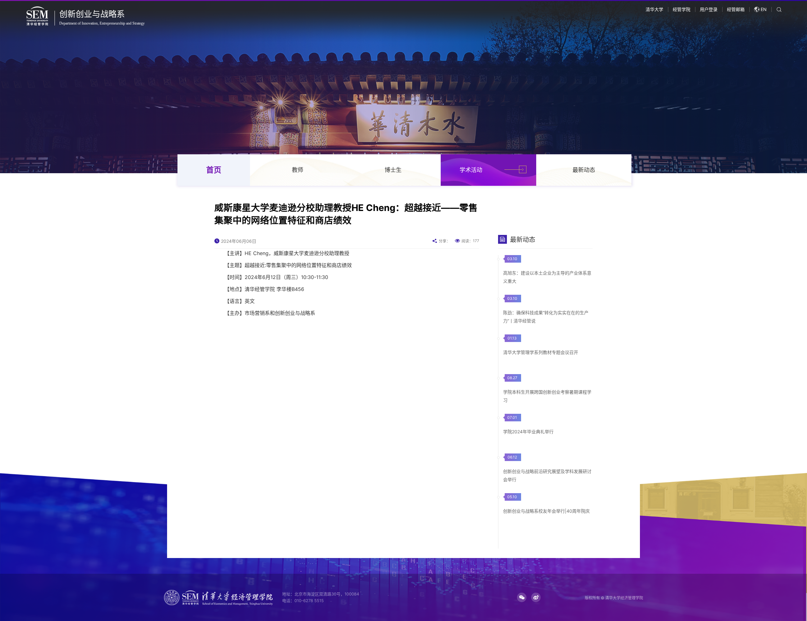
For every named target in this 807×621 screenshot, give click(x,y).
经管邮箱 (736, 9)
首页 (213, 169)
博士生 (393, 170)
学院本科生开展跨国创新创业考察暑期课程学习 (547, 396)
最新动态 (583, 170)
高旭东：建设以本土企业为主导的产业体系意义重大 (547, 277)
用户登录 (708, 9)
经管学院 (681, 9)
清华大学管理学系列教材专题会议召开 (540, 352)
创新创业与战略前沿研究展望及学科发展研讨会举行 (547, 475)
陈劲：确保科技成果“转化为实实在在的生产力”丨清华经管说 (546, 316)
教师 (297, 170)
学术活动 (471, 170)
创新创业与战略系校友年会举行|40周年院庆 (546, 511)
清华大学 (654, 9)
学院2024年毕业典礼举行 (528, 431)
